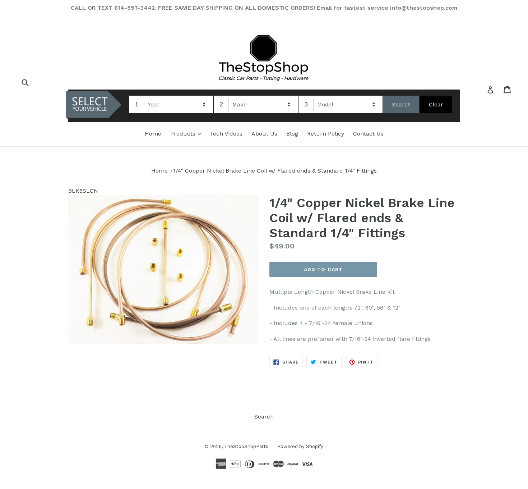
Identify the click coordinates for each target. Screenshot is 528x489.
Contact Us (368, 133)
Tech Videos (226, 133)
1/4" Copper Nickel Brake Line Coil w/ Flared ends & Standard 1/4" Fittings (275, 170)
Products (187, 133)
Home (153, 133)
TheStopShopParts (246, 446)
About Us (264, 133)
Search (264, 416)
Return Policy (325, 133)
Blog (292, 133)
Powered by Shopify (300, 446)
